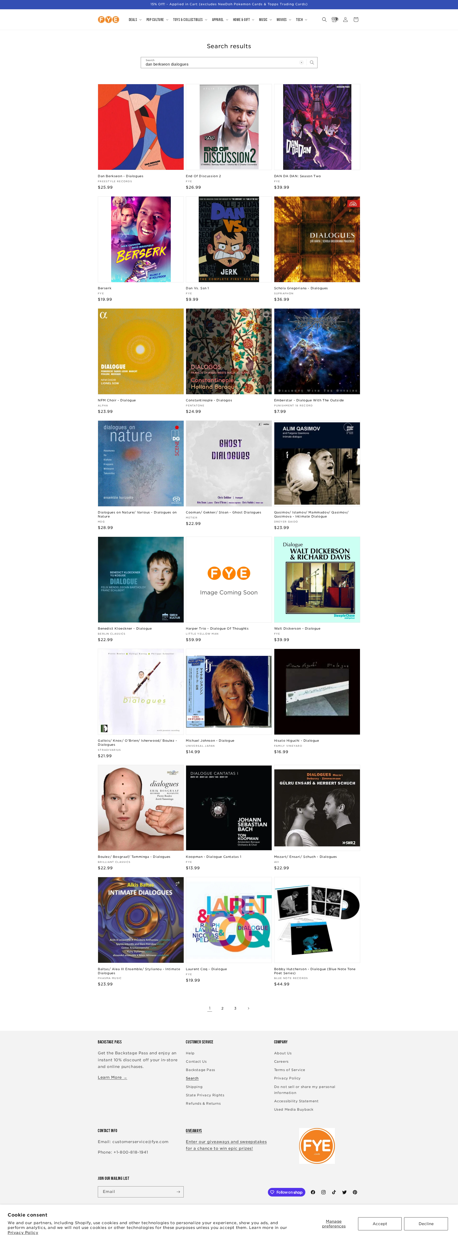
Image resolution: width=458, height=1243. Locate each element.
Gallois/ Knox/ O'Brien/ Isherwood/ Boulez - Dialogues (137, 742)
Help (190, 1053)
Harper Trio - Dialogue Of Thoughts (217, 628)
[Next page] (248, 1008)
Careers (281, 1061)
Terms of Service (289, 1070)
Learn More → (112, 1077)
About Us (283, 1053)
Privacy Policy (23, 1232)
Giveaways (194, 1130)
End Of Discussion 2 (203, 176)
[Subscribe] (178, 1191)
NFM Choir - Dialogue (117, 400)
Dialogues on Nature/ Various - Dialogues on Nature (137, 514)
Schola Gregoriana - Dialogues (301, 288)
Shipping (194, 1087)
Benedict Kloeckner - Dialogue (125, 628)
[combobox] (229, 62)
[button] (135, 19)
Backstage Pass (200, 1070)
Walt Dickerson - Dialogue (297, 628)
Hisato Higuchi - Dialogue (296, 740)
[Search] (312, 62)
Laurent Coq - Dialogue (206, 969)
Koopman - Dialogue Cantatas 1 (213, 857)
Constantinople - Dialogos (209, 400)
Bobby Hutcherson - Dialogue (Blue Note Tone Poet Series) (315, 971)
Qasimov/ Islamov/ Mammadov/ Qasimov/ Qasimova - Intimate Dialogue (311, 514)
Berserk (104, 288)
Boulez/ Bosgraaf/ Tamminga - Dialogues (134, 857)
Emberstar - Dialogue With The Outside (309, 400)
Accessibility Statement (296, 1101)
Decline (426, 1224)
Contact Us (196, 1061)
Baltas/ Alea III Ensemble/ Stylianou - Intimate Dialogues (139, 971)
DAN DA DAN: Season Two (297, 176)
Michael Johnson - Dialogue (210, 740)
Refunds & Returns (203, 1103)
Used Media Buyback (293, 1109)
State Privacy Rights (205, 1095)
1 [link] (210, 1008)
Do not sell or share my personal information (304, 1090)
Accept (380, 1224)
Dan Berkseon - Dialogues (120, 176)
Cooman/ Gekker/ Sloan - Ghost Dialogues (223, 512)
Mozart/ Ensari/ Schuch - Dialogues (305, 857)
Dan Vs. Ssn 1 (197, 288)
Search (192, 1078)
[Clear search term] (301, 62)
